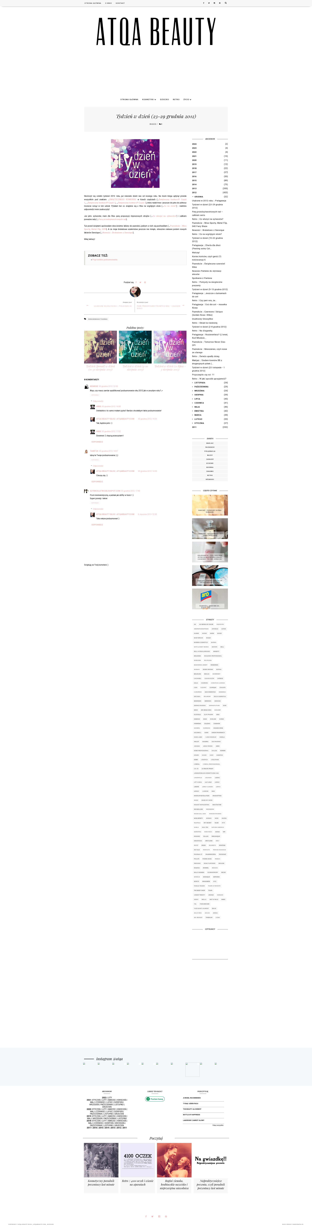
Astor (223, 629)
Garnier (217, 723)
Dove (196, 710)
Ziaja (214, 908)
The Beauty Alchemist (192, 1109)
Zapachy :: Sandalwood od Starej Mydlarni (210, 534)
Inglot (196, 741)
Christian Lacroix (218, 683)
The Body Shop (199, 890)
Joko (217, 746)
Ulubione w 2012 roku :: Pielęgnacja (113, 306)
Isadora (205, 741)
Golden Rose (218, 728)
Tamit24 (94, 451)
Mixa (217, 818)
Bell (222, 647)
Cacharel (197, 678)
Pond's (217, 859)
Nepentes (197, 831)
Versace (220, 895)
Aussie (196, 633)
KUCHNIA (210, 467)
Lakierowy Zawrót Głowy (193, 1120)
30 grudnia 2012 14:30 (147, 419)
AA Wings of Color (206, 624)
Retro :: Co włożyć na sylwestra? (207, 219)
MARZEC (112, 1100)
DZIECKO (210, 463)
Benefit (216, 651)
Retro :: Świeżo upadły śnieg (205, 356)
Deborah (222, 692)
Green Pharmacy (218, 732)
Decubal (197, 696)
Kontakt (120, 3)
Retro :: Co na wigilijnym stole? (207, 234)
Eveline (213, 719)
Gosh (206, 732)
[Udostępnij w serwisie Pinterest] (145, 283)
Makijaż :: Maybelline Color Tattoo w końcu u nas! (210, 581)
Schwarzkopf (213, 872)
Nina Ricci (208, 831)
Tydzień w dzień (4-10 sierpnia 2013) (135, 367)
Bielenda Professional (213, 656)
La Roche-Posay (207, 768)
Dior (224, 705)
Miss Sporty (198, 818)
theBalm (209, 917)
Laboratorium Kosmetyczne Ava (206, 773)
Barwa (213, 642)
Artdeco (215, 629)
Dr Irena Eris (206, 710)
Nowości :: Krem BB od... (209, 606)
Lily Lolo (208, 782)
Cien (195, 687)
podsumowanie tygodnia (97, 319)
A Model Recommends (192, 1098)
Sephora (216, 877)
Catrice (220, 678)
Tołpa (210, 890)
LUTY (109, 1097)
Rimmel (206, 868)
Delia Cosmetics (220, 696)
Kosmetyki (148, 99)
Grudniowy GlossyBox (202, 319)
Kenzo (196, 755)
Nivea (217, 831)
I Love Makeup (210, 737)
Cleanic (203, 687)
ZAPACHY (210, 459)
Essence (197, 719)
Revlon (221, 863)
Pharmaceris (211, 854)
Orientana (198, 840)
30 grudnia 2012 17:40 (130, 491)
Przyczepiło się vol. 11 (203, 375)
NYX (223, 822)
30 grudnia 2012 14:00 (111, 406)
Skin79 (196, 881)
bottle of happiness (191, 1115)
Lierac (217, 777)
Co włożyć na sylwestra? (165, 216)
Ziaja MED (198, 913)
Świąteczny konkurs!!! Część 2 (102, 203)
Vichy (196, 899)
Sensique (206, 877)
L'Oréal (197, 764)
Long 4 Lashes (207, 786)
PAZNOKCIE (210, 447)
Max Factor (217, 804)
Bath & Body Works (201, 647)
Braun (206, 674)
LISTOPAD (118, 1104)
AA (195, 624)
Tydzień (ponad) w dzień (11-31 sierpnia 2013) (100, 367)
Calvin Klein (209, 678)
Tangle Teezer (199, 886)
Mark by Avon (207, 800)
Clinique (213, 687)
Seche (223, 872)
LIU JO (196, 768)
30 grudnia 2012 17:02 (111, 431)
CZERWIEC (100, 1102)
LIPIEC (110, 1102)
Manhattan (217, 795)
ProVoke (197, 863)
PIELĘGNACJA (210, 451)
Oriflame (209, 840)
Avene (204, 633)
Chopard (204, 683)
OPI (224, 831)
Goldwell (197, 732)
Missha (209, 818)
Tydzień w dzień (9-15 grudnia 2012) (210, 289)
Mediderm (210, 809)
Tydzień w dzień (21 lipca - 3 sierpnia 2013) (170, 367)
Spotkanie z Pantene (202, 278)
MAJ (92, 1102)
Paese (204, 845)
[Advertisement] (156, 77)
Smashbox (206, 881)
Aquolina (220, 624)
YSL (195, 904)
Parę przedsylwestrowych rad (112, 219)
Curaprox (198, 692)
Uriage (211, 895)
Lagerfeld (198, 777)
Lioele (217, 782)
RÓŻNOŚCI (210, 479)
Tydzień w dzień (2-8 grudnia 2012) (209, 327)
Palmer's (212, 845)
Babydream (198, 638)
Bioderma (214, 665)
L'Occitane (215, 759)
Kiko (211, 755)
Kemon (222, 750)
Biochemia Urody (200, 665)
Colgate (223, 687)
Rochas (215, 868)
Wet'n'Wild (214, 899)
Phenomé (222, 854)
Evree (221, 719)
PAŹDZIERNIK (106, 1104)
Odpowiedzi (98, 401)
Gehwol (197, 728)
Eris (217, 714)
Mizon (224, 818)
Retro (176, 99)
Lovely (196, 791)
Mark (196, 800)
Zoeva (215, 913)
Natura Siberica (218, 827)
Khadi (204, 755)
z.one (218, 917)
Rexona (197, 868)
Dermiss (217, 701)
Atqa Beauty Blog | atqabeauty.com (115, 419)
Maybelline (198, 809)
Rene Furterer (209, 863)
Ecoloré (217, 710)
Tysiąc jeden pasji (190, 1103)
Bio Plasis (208, 660)
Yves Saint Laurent (201, 908)
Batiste (214, 647)
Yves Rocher (204, 904)
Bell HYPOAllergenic (202, 651)
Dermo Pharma (200, 705)
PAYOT (196, 845)
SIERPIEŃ (118, 1102)
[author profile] (135, 291)
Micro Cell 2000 (200, 813)
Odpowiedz (95, 395)
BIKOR (219, 633)
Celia (196, 683)
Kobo (196, 759)
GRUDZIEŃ (107, 1107)
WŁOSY (210, 455)
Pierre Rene (207, 859)
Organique (216, 836)
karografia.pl (298, 1224)
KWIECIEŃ (121, 1100)
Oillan (205, 836)
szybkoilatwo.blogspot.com (105, 491)
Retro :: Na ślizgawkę (202, 331)
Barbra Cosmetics (201, 642)
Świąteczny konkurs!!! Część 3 (132, 203)
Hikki (98, 406)
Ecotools (197, 714)
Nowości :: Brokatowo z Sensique (117, 232)
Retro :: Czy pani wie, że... (204, 300)
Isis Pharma (216, 741)
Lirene (196, 786)
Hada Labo (198, 737)
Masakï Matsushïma (201, 804)
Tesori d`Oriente (214, 886)
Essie (205, 719)
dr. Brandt (198, 917)
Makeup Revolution (201, 795)
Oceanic (197, 836)
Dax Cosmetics (210, 692)
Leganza (208, 777)
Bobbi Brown (208, 669)
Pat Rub (197, 850)
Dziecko (164, 99)
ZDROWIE (210, 471)
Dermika (208, 701)
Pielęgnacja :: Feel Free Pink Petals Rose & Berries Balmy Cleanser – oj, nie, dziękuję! (210, 557)
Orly (217, 840)
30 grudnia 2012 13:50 (108, 386)
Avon (212, 633)
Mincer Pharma (215, 813)
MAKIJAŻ (210, 443)
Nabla (196, 827)
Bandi (208, 638)
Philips (196, 859)
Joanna (197, 746)
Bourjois (197, 674)
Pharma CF (198, 854)
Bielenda (197, 656)
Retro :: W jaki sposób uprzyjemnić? (209, 379)
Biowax (197, 669)
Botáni (218, 669)
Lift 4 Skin (198, 782)
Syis (214, 881)
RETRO (210, 475)
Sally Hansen (199, 872)
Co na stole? (170, 206)
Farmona (197, 723)
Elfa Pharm (208, 714)
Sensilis (197, 877)
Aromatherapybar (201, 629)
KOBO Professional (201, 750)
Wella (204, 899)
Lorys (218, 786)
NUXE (217, 822)
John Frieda (208, 746)
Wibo (223, 899)
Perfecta (206, 850)
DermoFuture (214, 705)
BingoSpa (197, 660)
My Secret (207, 822)
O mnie (108, 3)
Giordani (206, 728)
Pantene (222, 845)
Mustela (197, 822)
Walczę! (196, 252)
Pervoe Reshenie (219, 850)
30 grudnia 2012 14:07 (108, 451)
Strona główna (93, 3)
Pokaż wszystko (218, 1125)
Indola (222, 737)
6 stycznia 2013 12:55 (147, 514)
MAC (213, 791)
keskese (94, 386)
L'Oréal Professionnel (211, 764)
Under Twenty (199, 895)
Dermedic (197, 701)
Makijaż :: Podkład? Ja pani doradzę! (210, 511)
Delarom (207, 696)
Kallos (214, 750)
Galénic (207, 723)
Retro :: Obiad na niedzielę (204, 323)
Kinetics (220, 755)
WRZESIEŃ (94, 1104)
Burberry (216, 674)
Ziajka (207, 913)
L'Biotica (204, 759)
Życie (187, 99)
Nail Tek (205, 827)
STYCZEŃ (96, 1100)
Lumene (205, 791)
